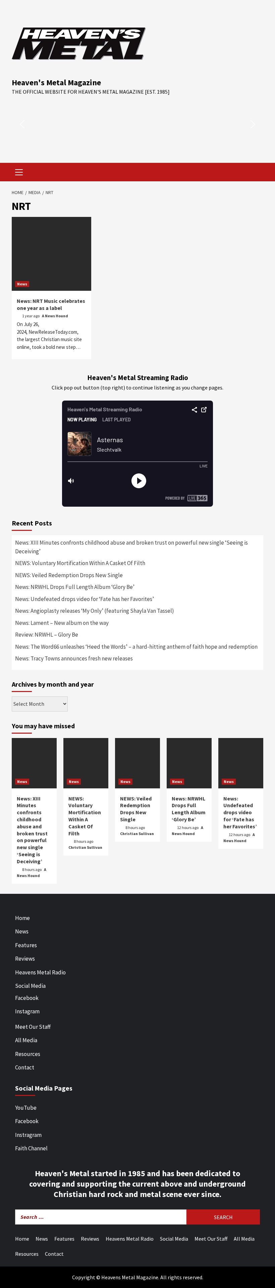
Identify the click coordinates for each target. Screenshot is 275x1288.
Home (22, 918)
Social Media (30, 986)
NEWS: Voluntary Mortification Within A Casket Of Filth (80, 563)
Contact (24, 1067)
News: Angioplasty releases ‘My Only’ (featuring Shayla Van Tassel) (94, 610)
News (22, 283)
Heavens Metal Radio (40, 972)
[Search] (256, 173)
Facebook (27, 998)
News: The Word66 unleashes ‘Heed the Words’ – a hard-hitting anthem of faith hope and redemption (136, 646)
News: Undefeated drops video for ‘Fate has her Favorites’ (84, 599)
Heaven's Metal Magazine (56, 82)
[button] (22, 124)
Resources (27, 1054)
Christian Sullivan (85, 847)
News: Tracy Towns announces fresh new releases (74, 658)
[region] (137, 124)
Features (26, 945)
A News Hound (55, 315)
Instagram (27, 1011)
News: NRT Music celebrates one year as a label (51, 304)
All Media (26, 1040)
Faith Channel (31, 1148)
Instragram (28, 1135)
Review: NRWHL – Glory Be (46, 634)
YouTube (26, 1107)
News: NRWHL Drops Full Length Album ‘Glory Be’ (74, 587)
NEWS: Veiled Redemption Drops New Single (69, 575)
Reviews (25, 958)
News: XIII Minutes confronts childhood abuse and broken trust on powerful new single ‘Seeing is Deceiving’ (131, 547)
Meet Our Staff (33, 1026)
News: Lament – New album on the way (62, 623)
